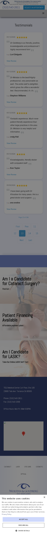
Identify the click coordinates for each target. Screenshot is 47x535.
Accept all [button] (23, 519)
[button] (23, 530)
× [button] (44, 497)
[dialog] (23, 515)
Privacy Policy (6, 514)
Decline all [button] (23, 525)
